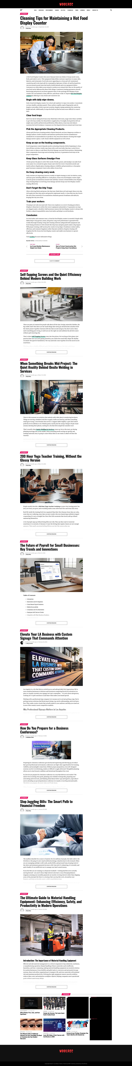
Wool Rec (28, 28)
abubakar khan (30, 737)
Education (41, 10)
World (88, 10)
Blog (35, 10)
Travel (76, 10)
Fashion (57, 10)
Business (82, 10)
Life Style (63, 10)
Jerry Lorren (29, 643)
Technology (70, 10)
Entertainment (49, 10)
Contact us (95, 10)
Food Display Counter (41, 240)
